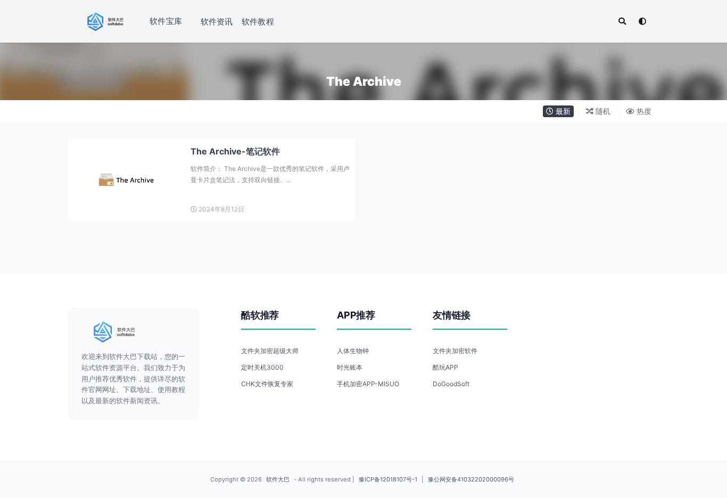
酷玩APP (445, 367)
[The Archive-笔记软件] (126, 179)
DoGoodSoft (451, 384)
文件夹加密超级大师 (270, 351)
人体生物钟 (353, 351)
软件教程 (258, 22)
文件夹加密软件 (455, 351)
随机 (601, 111)
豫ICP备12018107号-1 (388, 479)
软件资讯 (217, 22)
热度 (642, 111)
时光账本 (349, 367)
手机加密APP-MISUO (368, 384)
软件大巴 (278, 479)
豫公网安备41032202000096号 (471, 479)
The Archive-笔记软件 (235, 151)
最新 (562, 111)
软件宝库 (166, 21)
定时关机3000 (262, 367)
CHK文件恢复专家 (267, 384)
